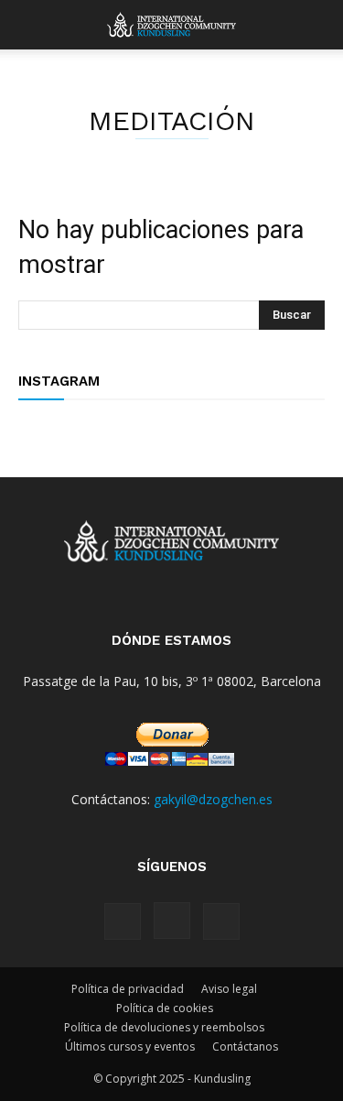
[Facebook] (122, 921)
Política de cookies (164, 1008)
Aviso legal (229, 989)
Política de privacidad (127, 989)
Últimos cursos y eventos (130, 1046)
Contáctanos (245, 1046)
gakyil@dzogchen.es (213, 799)
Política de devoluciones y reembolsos (164, 1027)
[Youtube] (221, 921)
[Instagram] (172, 920)
